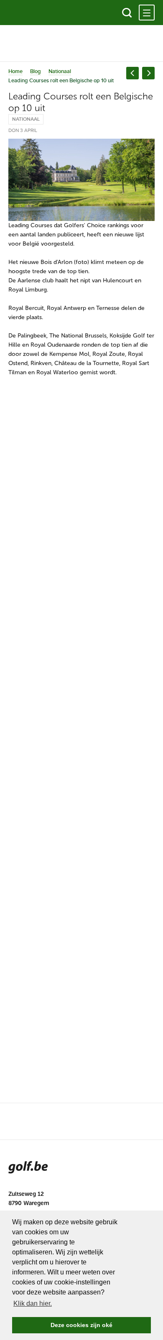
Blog (35, 71)
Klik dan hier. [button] (32, 1303)
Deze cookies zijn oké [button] (81, 1325)
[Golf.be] (36, 12)
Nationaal (59, 71)
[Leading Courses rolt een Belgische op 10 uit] (81, 180)
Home (15, 71)
